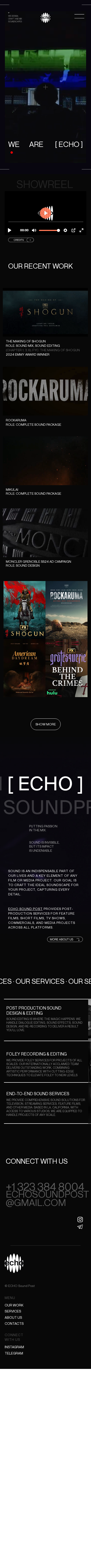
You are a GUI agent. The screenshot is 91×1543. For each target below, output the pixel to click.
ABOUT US (13, 1317)
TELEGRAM (14, 1353)
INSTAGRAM (14, 1347)
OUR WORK (14, 1305)
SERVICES (13, 1311)
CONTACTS (14, 1323)
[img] (45, 18)
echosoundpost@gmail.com (47, 1198)
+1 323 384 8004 (45, 1186)
